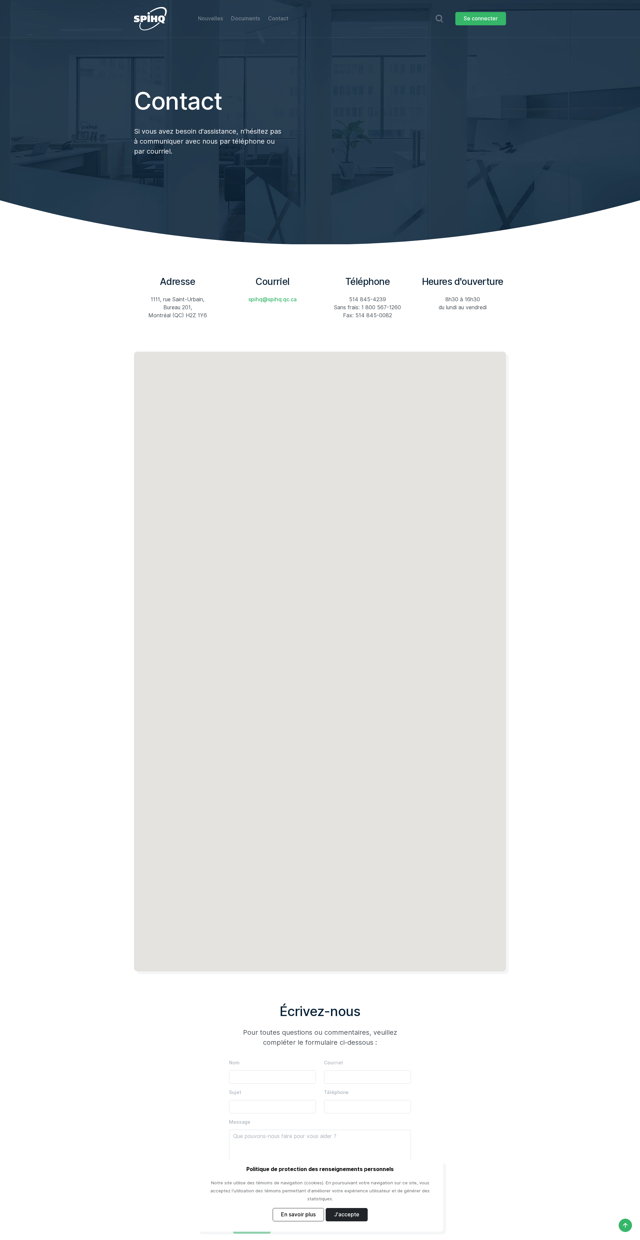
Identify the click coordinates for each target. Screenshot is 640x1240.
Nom (234, 1062)
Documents (245, 18)
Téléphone (336, 1092)
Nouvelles (210, 18)
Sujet (235, 1092)
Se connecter (481, 18)
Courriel (333, 1062)
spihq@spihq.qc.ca (272, 299)
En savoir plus (298, 1214)
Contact (278, 18)
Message (239, 1122)
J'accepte (346, 1214)
